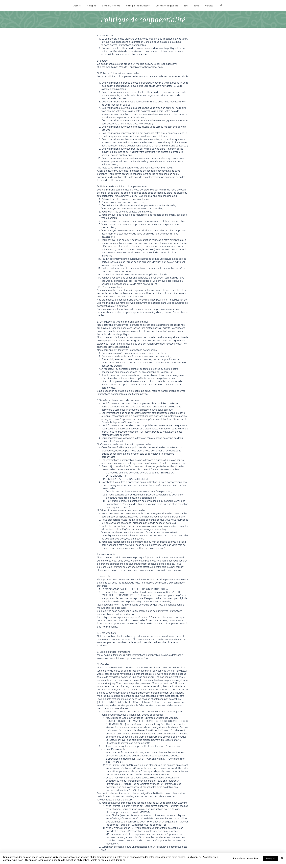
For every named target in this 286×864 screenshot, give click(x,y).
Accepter (270, 858)
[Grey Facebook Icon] (221, 6)
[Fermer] (282, 858)
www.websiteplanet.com (149, 67)
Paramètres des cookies (245, 858)
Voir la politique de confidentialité (108, 860)
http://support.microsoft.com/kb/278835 (127, 812)
